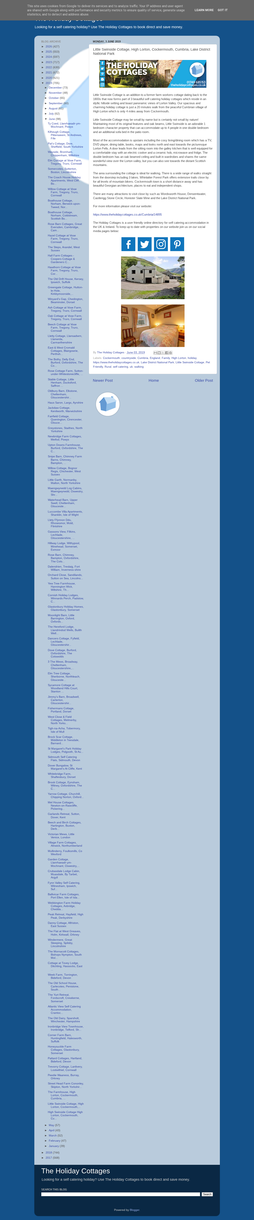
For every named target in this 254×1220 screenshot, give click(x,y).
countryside (128, 358)
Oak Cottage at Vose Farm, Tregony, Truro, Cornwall (65, 317)
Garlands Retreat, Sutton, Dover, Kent (64, 815)
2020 (49, 77)
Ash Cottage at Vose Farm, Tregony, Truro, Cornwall (65, 309)
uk (131, 366)
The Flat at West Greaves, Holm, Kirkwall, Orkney (64, 933)
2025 (49, 51)
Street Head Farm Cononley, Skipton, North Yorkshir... (66, 1085)
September (56, 103)
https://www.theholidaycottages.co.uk (116, 362)
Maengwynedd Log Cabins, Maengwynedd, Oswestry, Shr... (65, 491)
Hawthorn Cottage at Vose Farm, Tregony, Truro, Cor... (64, 270)
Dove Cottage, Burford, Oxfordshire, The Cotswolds (62, 653)
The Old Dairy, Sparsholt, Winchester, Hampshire (64, 1020)
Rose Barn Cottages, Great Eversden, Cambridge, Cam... (65, 227)
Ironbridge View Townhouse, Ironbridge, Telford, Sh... (66, 1028)
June (52, 119)
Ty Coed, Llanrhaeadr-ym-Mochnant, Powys (64, 125)
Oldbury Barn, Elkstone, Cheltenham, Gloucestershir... (63, 394)
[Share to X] (163, 353)
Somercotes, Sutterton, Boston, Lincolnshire (62, 170)
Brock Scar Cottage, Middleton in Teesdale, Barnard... (63, 740)
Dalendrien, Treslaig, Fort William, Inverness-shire (64, 568)
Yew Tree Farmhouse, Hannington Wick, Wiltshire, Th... (62, 586)
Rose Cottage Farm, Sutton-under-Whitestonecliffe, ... (65, 372)
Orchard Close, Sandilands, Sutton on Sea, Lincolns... (65, 576)
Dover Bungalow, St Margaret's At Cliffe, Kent (65, 767)
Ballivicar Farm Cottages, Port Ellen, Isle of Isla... (64, 896)
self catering (120, 366)
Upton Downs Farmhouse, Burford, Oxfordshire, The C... (65, 448)
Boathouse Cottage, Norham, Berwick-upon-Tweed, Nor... (64, 203)
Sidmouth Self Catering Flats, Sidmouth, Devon (64, 759)
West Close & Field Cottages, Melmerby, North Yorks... (62, 720)
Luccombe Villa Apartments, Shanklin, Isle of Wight (65, 513)
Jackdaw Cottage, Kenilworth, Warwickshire (65, 409)
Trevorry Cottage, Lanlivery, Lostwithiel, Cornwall (65, 1068)
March (53, 1135)
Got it (223, 10)
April (52, 1130)
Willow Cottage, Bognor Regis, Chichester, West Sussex (64, 471)
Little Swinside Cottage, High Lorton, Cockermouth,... (66, 1105)
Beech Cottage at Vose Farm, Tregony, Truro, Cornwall (63, 327)
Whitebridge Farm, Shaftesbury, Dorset (62, 775)
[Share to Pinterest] (170, 353)
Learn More (204, 10)
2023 (49, 62)
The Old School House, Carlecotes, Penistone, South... (63, 986)
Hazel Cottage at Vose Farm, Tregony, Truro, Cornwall (63, 238)
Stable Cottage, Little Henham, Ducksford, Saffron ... (62, 382)
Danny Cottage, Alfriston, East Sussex (63, 924)
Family (166, 358)
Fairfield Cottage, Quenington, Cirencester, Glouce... (65, 419)
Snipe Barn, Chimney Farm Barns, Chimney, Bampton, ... (65, 459)
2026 (49, 46)
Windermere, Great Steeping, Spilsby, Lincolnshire (60, 943)
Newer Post (103, 380)
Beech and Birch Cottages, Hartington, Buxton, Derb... (64, 825)
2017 (49, 1157)
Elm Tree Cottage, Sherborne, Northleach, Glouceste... (64, 676)
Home (154, 380)
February (55, 1140)
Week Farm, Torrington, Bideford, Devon (63, 976)
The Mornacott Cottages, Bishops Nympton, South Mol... (65, 954)
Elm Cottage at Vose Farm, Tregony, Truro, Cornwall (65, 162)
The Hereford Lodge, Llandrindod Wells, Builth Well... (65, 630)
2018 (49, 1152)
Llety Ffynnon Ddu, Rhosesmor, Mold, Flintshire (61, 523)
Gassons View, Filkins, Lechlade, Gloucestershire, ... (62, 535)
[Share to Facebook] (167, 353)
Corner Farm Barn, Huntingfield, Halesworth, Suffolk (65, 1038)
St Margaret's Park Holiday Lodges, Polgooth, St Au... (65, 750)
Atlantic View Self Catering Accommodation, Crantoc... (64, 1009)
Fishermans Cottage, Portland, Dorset (61, 710)
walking (139, 366)
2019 (49, 83)
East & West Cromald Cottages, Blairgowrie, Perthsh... (63, 351)
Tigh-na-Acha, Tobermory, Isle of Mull (64, 730)
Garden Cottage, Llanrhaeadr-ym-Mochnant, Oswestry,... (64, 862)
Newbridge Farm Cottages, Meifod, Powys (65, 438)
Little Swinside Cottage (190, 362)
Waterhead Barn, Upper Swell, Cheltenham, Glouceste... (63, 503)
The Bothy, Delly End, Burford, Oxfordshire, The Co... (65, 362)
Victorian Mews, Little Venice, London (61, 836)
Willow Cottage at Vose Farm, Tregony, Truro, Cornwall (63, 192)
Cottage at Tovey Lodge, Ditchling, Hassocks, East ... (65, 966)
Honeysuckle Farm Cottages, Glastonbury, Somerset (64, 1049)
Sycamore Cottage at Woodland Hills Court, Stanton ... (63, 688)
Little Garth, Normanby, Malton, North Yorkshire (64, 481)
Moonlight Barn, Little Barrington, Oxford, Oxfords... (61, 618)
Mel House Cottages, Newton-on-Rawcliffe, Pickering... (63, 805)
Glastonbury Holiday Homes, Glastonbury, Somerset (66, 608)
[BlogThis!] (159, 353)
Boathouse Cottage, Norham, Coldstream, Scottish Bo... (63, 215)
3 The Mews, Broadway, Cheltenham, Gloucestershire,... (63, 665)
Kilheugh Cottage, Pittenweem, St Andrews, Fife (65, 135)
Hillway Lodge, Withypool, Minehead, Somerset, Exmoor (64, 546)
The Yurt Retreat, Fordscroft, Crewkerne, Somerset (64, 998)
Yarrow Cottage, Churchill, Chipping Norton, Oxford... (66, 795)
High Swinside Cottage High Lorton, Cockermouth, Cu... (65, 1115)
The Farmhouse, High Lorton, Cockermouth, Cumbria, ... (63, 1095)
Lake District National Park (157, 362)
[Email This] (155, 353)
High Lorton (178, 358)
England (155, 358)
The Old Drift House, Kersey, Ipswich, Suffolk (66, 281)
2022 (49, 67)
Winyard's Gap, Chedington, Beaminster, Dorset (65, 301)
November (56, 92)
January (54, 1146)
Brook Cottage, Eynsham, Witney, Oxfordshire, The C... (65, 785)
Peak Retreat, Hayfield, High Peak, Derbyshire (65, 916)
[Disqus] (153, 475)
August (53, 108)
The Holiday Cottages (75, 1171)
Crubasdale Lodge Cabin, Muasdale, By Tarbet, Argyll (64, 874)
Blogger (134, 1209)
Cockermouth (111, 358)
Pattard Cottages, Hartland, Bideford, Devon (65, 1060)
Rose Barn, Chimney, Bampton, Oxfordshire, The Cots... (63, 558)
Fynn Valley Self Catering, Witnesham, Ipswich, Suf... (64, 886)
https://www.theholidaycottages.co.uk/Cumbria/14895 (127, 214)
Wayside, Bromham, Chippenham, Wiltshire (63, 153)
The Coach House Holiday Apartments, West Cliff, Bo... (64, 180)
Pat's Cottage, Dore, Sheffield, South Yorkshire (65, 145)
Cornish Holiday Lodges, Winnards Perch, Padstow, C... (66, 598)
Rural (108, 366)
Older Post (204, 380)
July (52, 113)
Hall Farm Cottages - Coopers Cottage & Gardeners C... (61, 258)
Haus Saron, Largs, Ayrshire (65, 402)
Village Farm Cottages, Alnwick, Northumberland (65, 844)
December (56, 87)
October (54, 97)
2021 (49, 72)
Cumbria (143, 358)
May (52, 1125)
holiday (192, 358)
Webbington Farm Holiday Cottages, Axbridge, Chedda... (64, 906)
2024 (49, 56)
